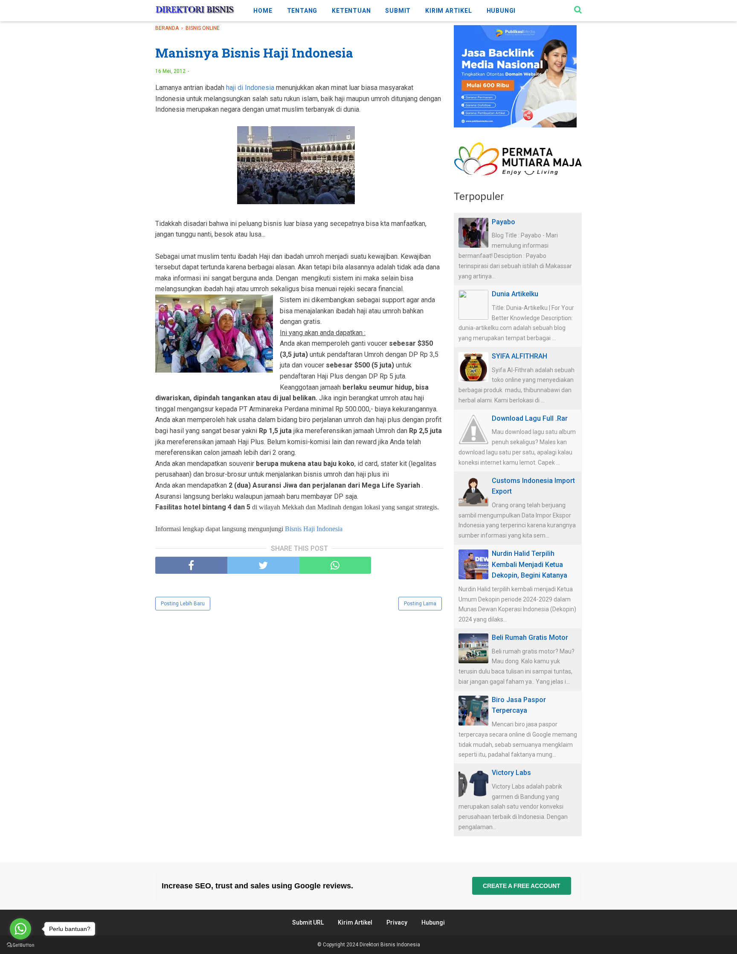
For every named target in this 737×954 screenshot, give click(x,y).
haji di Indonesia (250, 88)
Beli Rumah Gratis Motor (530, 637)
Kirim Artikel (355, 922)
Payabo (503, 222)
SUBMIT (398, 10)
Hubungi (433, 922)
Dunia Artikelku (515, 294)
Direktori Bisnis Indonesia (390, 945)
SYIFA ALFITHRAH (519, 356)
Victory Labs (511, 773)
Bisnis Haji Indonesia (313, 528)
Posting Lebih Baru (183, 604)
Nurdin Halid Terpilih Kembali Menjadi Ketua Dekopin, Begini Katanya (529, 564)
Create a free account (521, 885)
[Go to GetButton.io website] (20, 945)
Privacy (396, 922)
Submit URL (308, 922)
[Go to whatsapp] (20, 929)
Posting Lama (420, 604)
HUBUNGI (501, 10)
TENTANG (302, 10)
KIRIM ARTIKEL (448, 10)
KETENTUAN (351, 10)
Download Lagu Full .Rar (530, 418)
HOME (262, 10)
